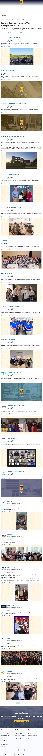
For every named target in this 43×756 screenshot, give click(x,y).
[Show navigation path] (7, 19)
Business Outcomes (31, 738)
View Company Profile (5, 46)
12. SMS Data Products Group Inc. (16, 405)
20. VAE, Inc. (10, 672)
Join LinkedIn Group (4, 744)
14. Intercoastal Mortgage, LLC (16, 471)
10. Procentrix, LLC (12, 339)
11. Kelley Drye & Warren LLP (15, 372)
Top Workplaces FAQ (18, 733)
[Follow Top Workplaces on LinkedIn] (24, 750)
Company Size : (4, 32)
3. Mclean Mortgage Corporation (16, 103)
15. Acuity (10, 502)
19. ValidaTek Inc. (12, 639)
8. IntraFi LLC (11, 273)
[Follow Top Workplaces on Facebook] (19, 750)
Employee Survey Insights (32, 737)
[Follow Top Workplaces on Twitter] (21, 750)
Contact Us (3, 746)
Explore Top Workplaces (21, 721)
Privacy (32, 754)
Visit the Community (4, 742)
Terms (29, 754)
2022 (21, 32)
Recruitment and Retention (33, 733)
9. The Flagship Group (13, 306)
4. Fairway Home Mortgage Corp (16, 136)
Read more (39, 148)
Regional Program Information (20, 735)
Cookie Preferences (37, 754)
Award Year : (17, 32)
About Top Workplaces (19, 732)
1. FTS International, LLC (14, 37)
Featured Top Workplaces (5, 735)
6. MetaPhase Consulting (14, 207)
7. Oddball (4, 240)
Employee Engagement (32, 735)
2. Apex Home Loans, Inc (8, 70)
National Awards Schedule (19, 737)
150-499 (9, 32)
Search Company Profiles (5, 733)
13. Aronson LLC (11, 438)
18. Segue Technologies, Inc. (15, 606)
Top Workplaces (3, 19)
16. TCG (9, 535)
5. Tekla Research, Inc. (13, 174)
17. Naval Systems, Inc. (13, 568)
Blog (29, 732)
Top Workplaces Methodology (20, 738)
